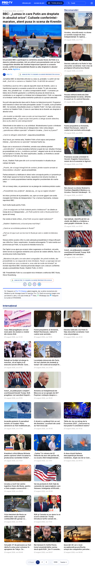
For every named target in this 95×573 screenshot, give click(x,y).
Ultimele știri (26, 3)
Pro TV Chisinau (21, 291)
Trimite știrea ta (56, 3)
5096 (55, 562)
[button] (25, 284)
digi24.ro (16, 69)
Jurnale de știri (39, 3)
